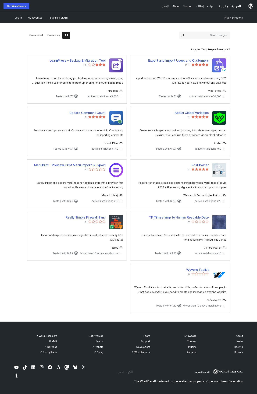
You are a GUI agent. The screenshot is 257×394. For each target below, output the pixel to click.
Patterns (192, 352)
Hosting (238, 346)
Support (145, 341)
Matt (53, 341)
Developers (143, 346)
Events (99, 341)
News (240, 341)
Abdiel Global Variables (191, 113)
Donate (97, 346)
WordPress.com (46, 335)
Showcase (190, 335)
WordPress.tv (140, 352)
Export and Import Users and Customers (178, 60)
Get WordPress (16, 6)
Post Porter (200, 165)
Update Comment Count (87, 113)
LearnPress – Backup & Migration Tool (77, 60)
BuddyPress (48, 352)
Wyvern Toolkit (197, 270)
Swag (98, 352)
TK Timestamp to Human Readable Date (179, 217)
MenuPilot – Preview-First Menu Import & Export (70, 165)
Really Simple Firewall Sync (86, 217)
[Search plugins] (182, 35)
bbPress (50, 346)
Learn (147, 335)
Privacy (238, 352)
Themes (192, 341)
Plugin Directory (233, 17)
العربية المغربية (202, 372)
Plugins (192, 346)
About (239, 335)
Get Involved (95, 335)
